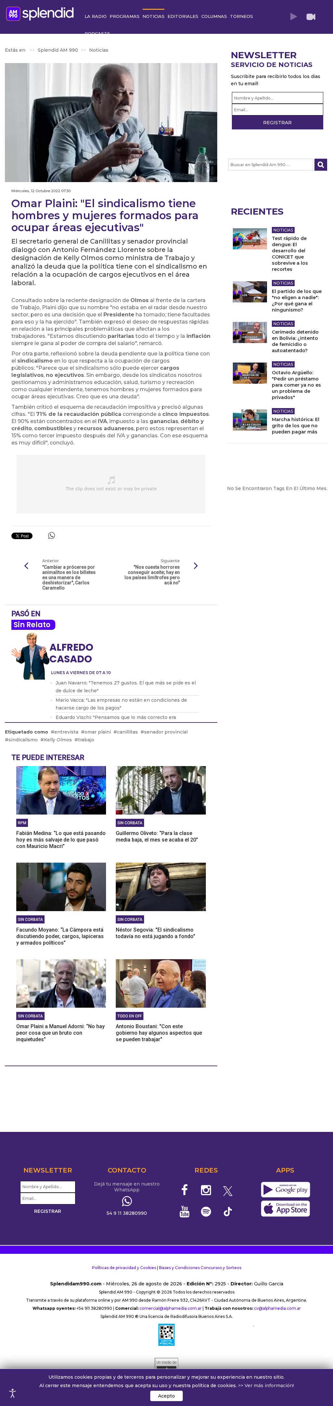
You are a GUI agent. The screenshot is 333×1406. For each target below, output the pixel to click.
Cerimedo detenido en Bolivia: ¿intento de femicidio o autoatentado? (295, 341)
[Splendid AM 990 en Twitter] (228, 1190)
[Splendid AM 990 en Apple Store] (285, 1209)
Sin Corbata (129, 823)
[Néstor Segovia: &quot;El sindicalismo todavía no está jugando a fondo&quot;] (161, 886)
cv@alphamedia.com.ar (277, 1308)
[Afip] (166, 1335)
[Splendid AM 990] (41, 13)
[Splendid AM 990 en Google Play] (285, 1190)
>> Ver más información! (266, 1385)
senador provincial (166, 732)
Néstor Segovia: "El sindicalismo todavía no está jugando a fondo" (155, 933)
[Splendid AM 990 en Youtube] (185, 1211)
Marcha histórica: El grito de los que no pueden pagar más (295, 426)
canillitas (127, 732)
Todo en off (129, 1016)
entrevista (66, 732)
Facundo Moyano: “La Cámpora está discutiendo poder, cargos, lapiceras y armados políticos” (60, 936)
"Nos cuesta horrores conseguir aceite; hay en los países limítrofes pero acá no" (152, 574)
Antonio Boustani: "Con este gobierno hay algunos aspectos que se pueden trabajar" (159, 1032)
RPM (22, 823)
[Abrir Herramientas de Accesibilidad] (12, 1393)
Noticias (283, 230)
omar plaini (98, 732)
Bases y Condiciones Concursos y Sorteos (200, 1267)
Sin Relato (32, 625)
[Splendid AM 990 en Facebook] (185, 1190)
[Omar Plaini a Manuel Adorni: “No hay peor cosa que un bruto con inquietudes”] (61, 983)
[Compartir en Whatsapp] (51, 535)
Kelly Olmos (58, 740)
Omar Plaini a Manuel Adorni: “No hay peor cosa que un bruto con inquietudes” (60, 1032)
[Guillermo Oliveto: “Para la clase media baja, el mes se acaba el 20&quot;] (161, 790)
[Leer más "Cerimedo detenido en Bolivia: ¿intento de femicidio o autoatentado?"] (250, 332)
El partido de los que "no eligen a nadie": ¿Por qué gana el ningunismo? (297, 300)
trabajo (86, 740)
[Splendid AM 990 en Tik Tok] (228, 1211)
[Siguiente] (196, 566)
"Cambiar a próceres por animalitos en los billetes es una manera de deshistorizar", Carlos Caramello (69, 577)
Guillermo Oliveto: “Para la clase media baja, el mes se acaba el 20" (157, 836)
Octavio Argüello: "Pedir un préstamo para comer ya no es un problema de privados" (296, 385)
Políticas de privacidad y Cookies (124, 1267)
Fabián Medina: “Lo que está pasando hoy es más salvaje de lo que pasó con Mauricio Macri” (61, 839)
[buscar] (320, 165)
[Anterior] (26, 566)
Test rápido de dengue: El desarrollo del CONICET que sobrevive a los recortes (290, 253)
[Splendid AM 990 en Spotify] (206, 1211)
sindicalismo (23, 740)
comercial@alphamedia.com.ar (171, 1308)
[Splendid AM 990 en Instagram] (206, 1190)
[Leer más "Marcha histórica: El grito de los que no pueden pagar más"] (250, 420)
